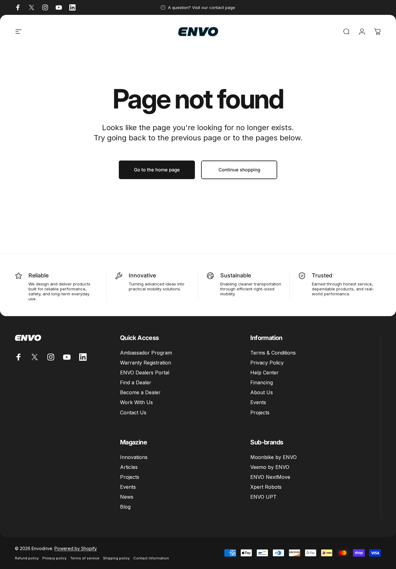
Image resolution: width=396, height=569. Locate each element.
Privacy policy (54, 558)
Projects (259, 412)
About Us (261, 392)
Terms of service (84, 558)
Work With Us (136, 402)
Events (258, 402)
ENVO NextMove (270, 477)
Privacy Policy (267, 362)
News (126, 497)
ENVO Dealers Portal (144, 372)
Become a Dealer (140, 392)
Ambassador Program (146, 353)
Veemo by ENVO (269, 467)
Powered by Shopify (75, 548)
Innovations (134, 457)
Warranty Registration (145, 362)
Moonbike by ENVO (273, 457)
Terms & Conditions (273, 353)
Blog (125, 507)
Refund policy (27, 558)
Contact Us (133, 412)
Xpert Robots (266, 487)
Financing (261, 382)
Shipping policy (116, 558)
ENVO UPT (263, 497)
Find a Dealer (135, 382)
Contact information (151, 558)
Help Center (264, 372)
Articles (129, 467)
